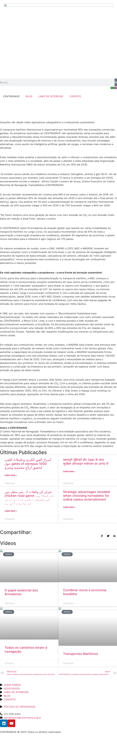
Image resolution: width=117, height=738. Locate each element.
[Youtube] (11, 723)
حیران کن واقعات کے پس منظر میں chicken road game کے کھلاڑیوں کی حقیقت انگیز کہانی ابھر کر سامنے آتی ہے (29, 497)
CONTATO (75, 96)
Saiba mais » (11, 475)
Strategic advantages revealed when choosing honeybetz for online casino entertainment (86, 495)
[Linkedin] (4, 723)
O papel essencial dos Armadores (21, 592)
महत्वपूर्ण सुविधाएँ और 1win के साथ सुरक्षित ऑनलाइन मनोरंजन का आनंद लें (85, 461)
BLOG (29, 96)
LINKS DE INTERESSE (50, 96)
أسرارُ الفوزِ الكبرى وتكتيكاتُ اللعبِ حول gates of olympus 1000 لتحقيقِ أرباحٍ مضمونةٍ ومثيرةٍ (28, 463)
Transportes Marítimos (80, 654)
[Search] (116, 82)
